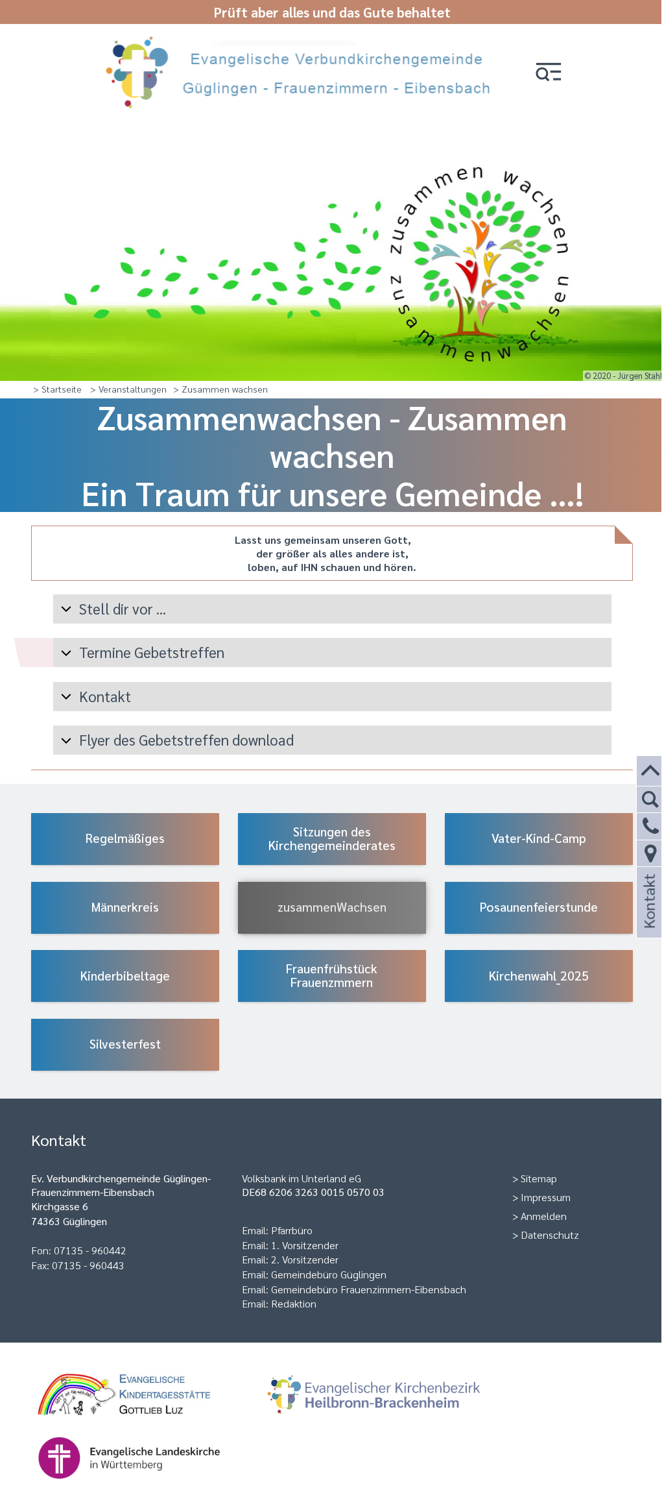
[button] (548, 73)
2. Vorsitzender (304, 1259)
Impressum (546, 1197)
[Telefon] (650, 826)
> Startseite (57, 389)
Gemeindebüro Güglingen (328, 1274)
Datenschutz (550, 1234)
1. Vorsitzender (304, 1245)
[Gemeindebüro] (650, 854)
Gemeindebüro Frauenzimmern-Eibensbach (368, 1289)
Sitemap (539, 1178)
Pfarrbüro (292, 1230)
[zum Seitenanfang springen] (650, 771)
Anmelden (544, 1216)
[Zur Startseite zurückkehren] (303, 40)
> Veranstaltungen (128, 389)
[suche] (650, 800)
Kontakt (648, 918)
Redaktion (293, 1303)
